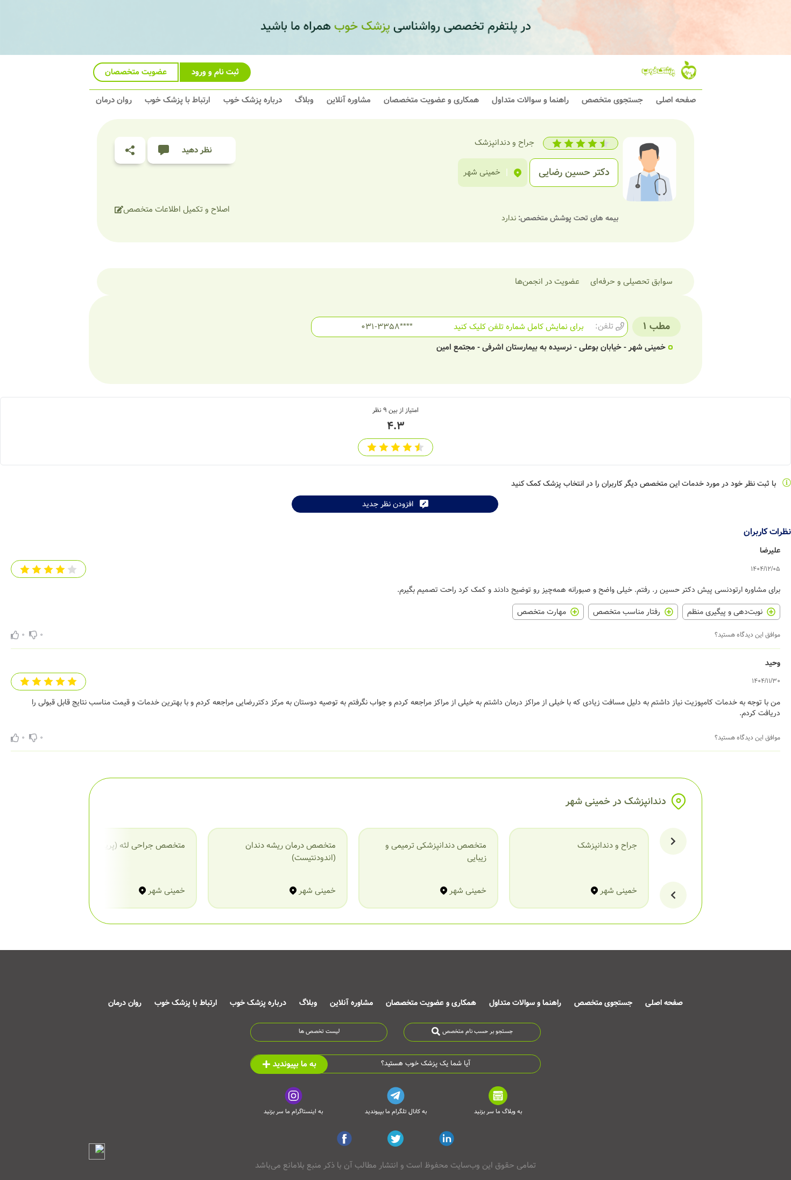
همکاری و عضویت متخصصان (431, 100)
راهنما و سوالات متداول (530, 100)
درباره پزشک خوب (252, 100)
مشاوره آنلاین (349, 100)
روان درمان (114, 100)
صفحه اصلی (676, 100)
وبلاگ (304, 100)
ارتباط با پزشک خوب (177, 100)
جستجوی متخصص (612, 100)
